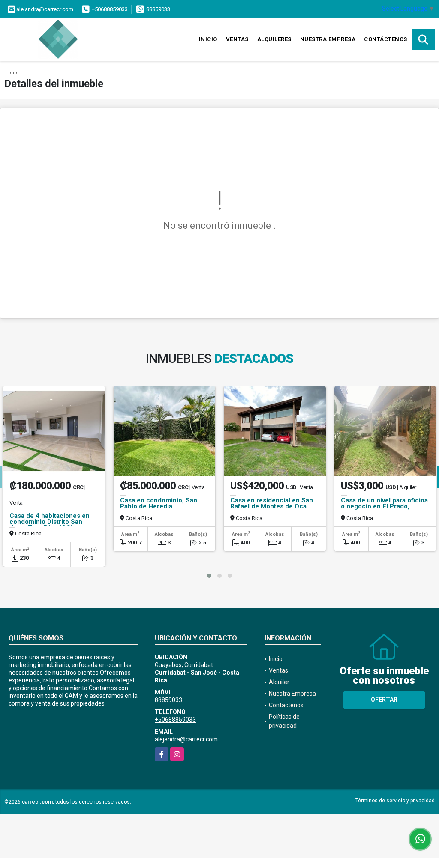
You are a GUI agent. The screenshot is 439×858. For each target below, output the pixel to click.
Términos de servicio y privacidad (395, 801)
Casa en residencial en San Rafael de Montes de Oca (271, 503)
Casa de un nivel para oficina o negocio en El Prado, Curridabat (384, 506)
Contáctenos (385, 39)
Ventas (237, 39)
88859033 (158, 9)
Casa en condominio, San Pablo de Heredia (158, 503)
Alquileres (274, 39)
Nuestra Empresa (328, 39)
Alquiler (279, 682)
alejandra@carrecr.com (186, 739)
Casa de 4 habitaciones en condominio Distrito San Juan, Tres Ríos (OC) (49, 522)
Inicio (208, 39)
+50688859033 (110, 9)
